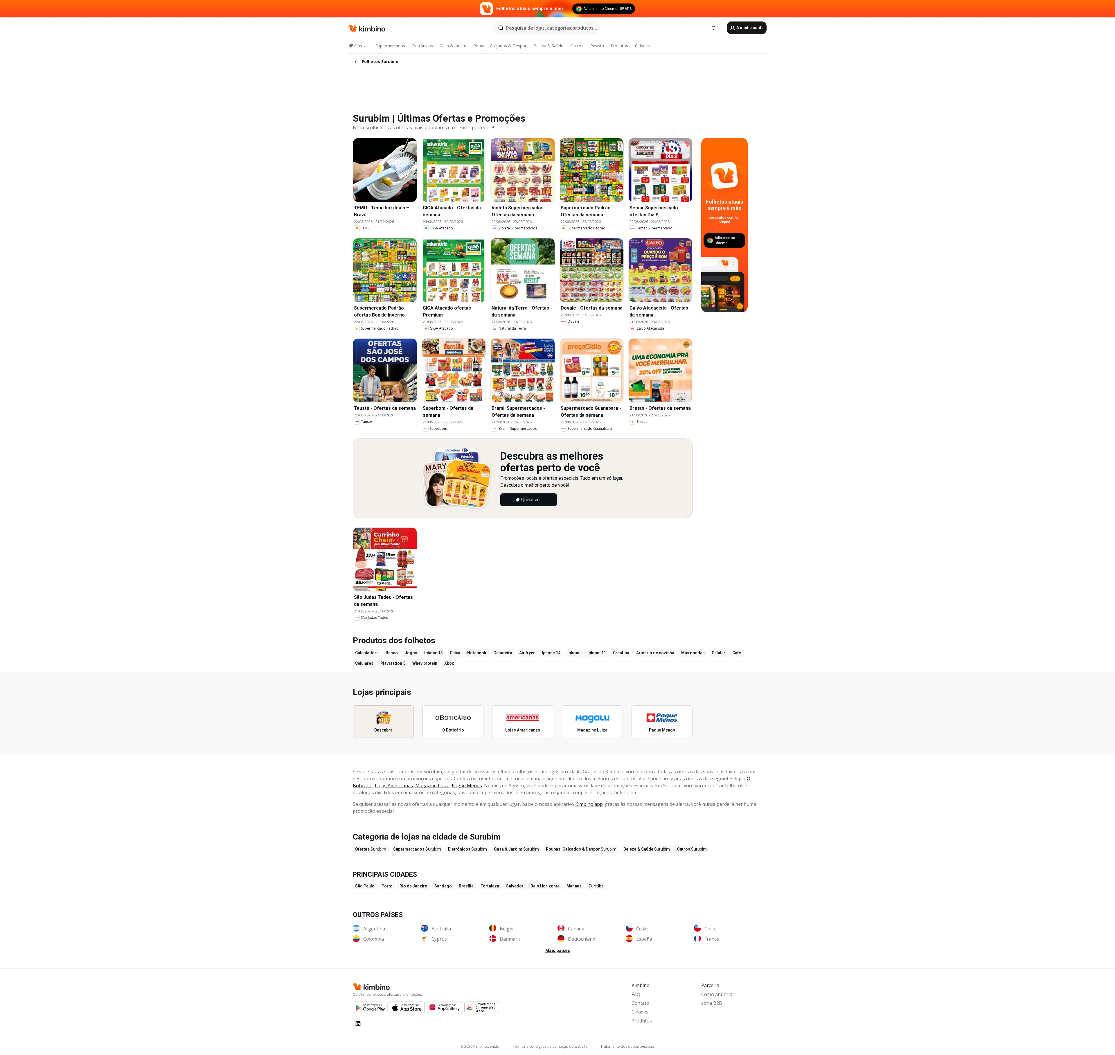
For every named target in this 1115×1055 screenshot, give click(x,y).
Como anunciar (717, 994)
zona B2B (711, 1003)
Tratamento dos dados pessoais (627, 1046)
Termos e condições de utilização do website (550, 1046)
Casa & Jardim (453, 45)
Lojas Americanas (394, 785)
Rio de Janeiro (413, 886)
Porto (387, 886)
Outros (576, 45)
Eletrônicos (422, 45)
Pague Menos (467, 785)
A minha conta (749, 27)
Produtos (619, 45)
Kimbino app (589, 804)
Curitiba (596, 886)
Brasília (466, 886)
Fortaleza (490, 886)
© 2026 (480, 1046)
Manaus (574, 886)
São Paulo (365, 886)
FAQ (636, 994)
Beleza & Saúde (548, 45)
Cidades (642, 45)
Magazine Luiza (432, 785)
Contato (640, 1003)
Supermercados (390, 45)
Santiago (443, 886)
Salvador (515, 886)
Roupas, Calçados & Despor (499, 45)
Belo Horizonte (545, 886)
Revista (597, 45)
